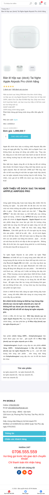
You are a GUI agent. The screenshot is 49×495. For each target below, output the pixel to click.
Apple (16, 120)
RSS (24, 472)
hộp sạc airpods (24, 375)
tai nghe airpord (9, 372)
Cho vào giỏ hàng (19, 136)
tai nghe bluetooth (24, 372)
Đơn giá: (8, 131)
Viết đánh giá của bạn (20, 89)
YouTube (30, 472)
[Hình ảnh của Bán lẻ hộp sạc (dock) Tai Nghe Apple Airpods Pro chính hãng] (7, 68)
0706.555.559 (14, 405)
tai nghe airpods (9, 375)
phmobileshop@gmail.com (18, 408)
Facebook (19, 472)
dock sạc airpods (9, 377)
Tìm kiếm (31, 3)
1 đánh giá (7, 89)
